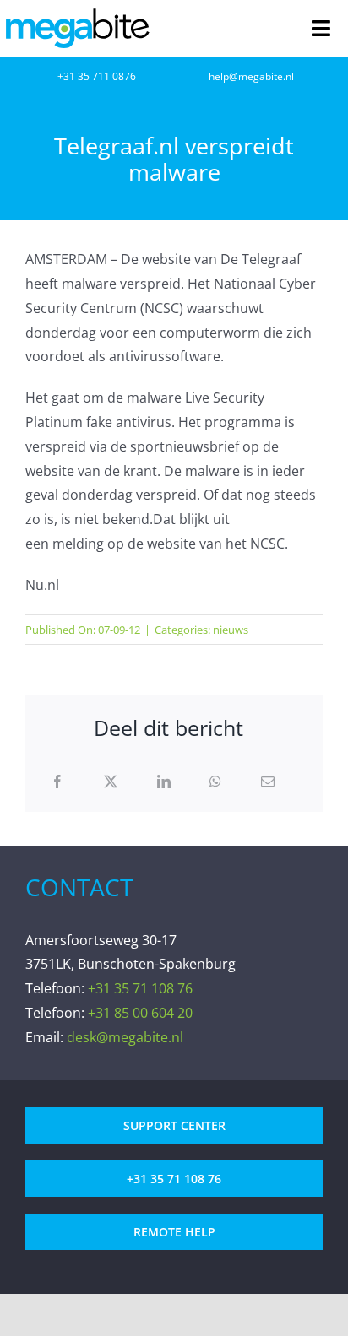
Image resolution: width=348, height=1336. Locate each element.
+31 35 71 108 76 (140, 988)
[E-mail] (268, 782)
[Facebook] (57, 782)
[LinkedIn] (164, 782)
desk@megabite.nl (125, 1037)
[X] (110, 782)
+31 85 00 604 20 (140, 1012)
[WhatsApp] (215, 782)
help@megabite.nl (251, 76)
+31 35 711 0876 (96, 76)
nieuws (230, 629)
